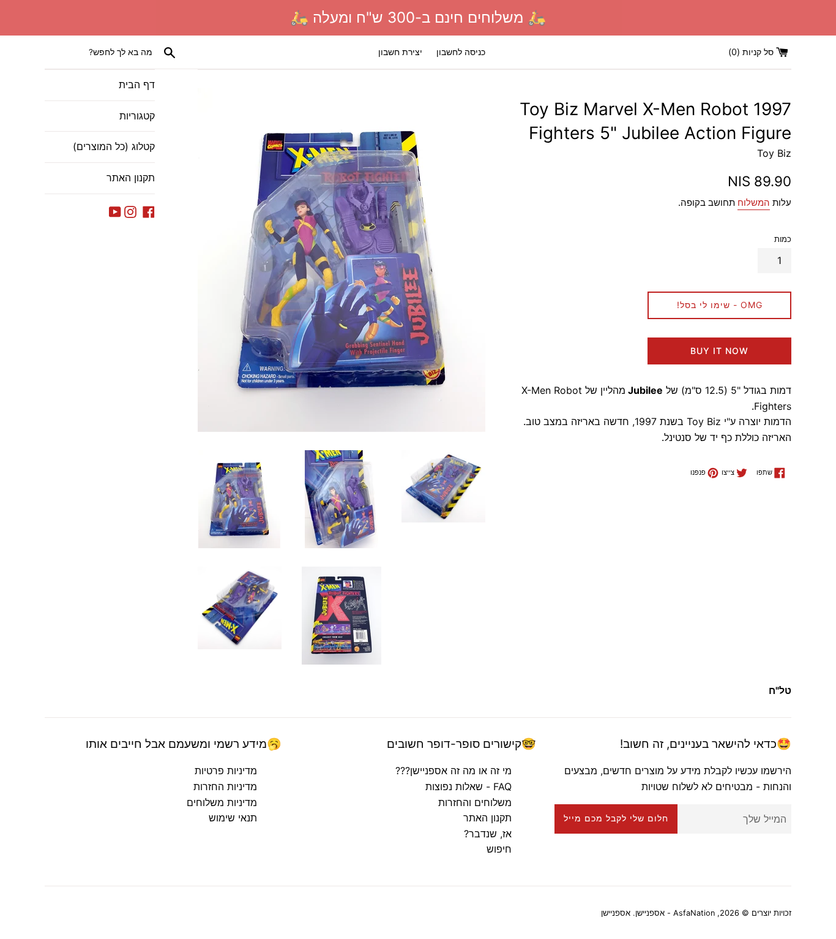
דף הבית (137, 84)
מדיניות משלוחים (222, 802)
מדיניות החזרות (225, 786)
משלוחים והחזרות (475, 802)
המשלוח (753, 202)
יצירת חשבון (400, 52)
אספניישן (615, 913)
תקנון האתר (130, 178)
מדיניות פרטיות (226, 770)
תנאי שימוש (233, 818)
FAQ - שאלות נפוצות (468, 786)
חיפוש (499, 849)
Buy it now (719, 350)
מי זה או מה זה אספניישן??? (453, 770)
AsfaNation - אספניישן (675, 913)
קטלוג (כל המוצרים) (114, 146)
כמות (782, 239)
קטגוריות (137, 116)
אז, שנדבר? (488, 834)
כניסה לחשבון (460, 52)
